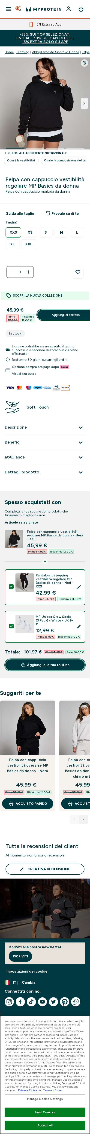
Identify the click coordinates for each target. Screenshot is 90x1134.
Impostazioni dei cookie (27, 971)
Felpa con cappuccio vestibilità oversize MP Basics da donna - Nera (27, 765)
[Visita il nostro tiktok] (31, 1001)
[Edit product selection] (78, 587)
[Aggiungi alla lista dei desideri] (78, 272)
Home (9, 52)
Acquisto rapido (31, 803)
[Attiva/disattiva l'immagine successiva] (84, 103)
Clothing (22, 52)
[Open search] (18, 9)
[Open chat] (75, 1001)
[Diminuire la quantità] (12, 272)
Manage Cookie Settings (45, 1099)
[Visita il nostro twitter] (53, 1001)
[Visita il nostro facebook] (20, 1001)
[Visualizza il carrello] (81, 9)
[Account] (69, 9)
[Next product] (83, 819)
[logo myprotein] (43, 9)
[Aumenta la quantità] (28, 272)
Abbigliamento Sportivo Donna (55, 52)
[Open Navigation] (8, 9)
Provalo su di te (65, 213)
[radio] (13, 232)
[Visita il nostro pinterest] (64, 1001)
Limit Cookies (45, 1112)
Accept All (44, 1125)
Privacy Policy (27, 1090)
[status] (20, 272)
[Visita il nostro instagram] (9, 1001)
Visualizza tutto (24, 373)
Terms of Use (52, 1090)
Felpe (86, 52)
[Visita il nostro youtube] (42, 1001)
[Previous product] (74, 819)
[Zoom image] (84, 63)
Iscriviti (20, 956)
